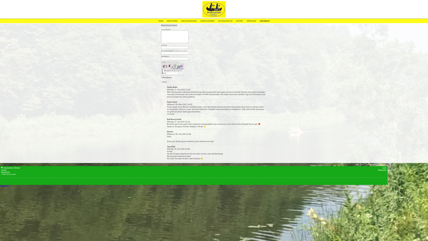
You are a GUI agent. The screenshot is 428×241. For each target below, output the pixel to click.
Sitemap (17, 168)
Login (384, 168)
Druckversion (8, 168)
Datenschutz (5, 172)
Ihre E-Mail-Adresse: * (173, 51)
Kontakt (3, 170)
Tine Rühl (171, 147)
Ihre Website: (165, 56)
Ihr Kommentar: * (166, 29)
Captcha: (170, 62)
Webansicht (382, 170)
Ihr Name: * (164, 45)
